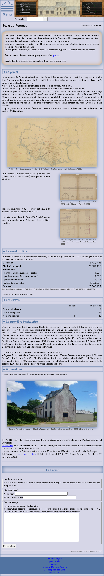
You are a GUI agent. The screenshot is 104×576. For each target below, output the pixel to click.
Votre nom (9, 493)
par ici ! (56, 55)
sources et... (54, 572)
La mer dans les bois (25, 454)
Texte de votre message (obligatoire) (21, 505)
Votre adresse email (13, 497)
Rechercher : (20, 19)
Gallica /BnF (7, 445)
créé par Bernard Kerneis (55, 566)
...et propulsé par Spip (54, 569)
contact (54, 564)
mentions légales (55, 558)
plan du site (54, 561)
